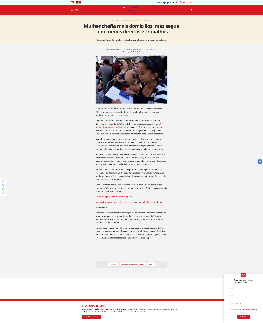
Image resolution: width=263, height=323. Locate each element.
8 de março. (123, 115)
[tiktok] (188, 2)
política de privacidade (251, 309)
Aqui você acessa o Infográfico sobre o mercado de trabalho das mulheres (129, 202)
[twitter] (174, 2)
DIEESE (151, 264)
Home (114, 20)
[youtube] (184, 2)
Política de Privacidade (108, 311)
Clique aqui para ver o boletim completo (114, 197)
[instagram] (181, 2)
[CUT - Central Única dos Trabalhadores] (131, 10)
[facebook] (177, 2)
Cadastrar (243, 317)
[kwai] (191, 2)
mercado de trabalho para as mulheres (133, 264)
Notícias (147, 20)
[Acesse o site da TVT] (72, 3)
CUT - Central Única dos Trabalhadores (130, 20)
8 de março (113, 264)
